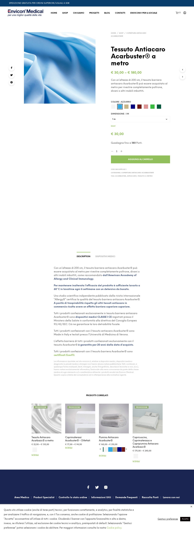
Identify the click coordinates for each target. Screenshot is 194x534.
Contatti (120, 13)
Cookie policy (114, 528)
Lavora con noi (171, 497)
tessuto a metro (145, 176)
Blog (107, 13)
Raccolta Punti (150, 497)
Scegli (35, 455)
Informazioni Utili (101, 497)
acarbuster (120, 176)
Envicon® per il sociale (143, 13)
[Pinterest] (11, 82)
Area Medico (21, 497)
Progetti (94, 13)
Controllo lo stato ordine (73, 497)
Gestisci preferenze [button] (168, 519)
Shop (65, 13)
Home (54, 13)
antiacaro (132, 176)
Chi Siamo (78, 13)
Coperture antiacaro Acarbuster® (137, 173)
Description (83, 257)
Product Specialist (43, 497)
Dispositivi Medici (105, 257)
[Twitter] (11, 75)
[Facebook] (11, 68)
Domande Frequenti (126, 497)
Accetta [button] (185, 519)
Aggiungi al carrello (140, 159)
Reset (113, 126)
